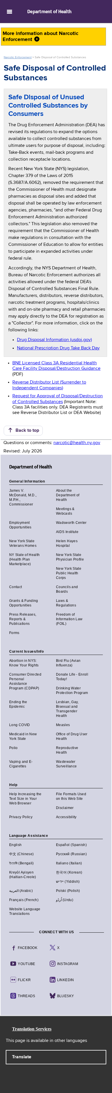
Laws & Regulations (66, 603)
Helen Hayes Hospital (67, 543)
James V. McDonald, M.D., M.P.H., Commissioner (22, 497)
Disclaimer (65, 808)
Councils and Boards (67, 589)
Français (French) (23, 900)
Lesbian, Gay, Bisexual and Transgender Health (67, 709)
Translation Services (31, 1028)
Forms (14, 633)
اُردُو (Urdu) (64, 900)
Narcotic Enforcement (18, 57)
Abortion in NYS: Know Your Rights (24, 663)
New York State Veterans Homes (22, 543)
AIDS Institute (67, 532)
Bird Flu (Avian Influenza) (68, 663)
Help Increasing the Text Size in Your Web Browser (25, 798)
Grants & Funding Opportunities (23, 603)
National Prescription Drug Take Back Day (58, 348)
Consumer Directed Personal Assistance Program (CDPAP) (25, 681)
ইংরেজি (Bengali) (21, 863)
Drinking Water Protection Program (72, 690)
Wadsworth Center (71, 523)
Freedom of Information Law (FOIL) (69, 619)
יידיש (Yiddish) (68, 882)
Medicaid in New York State (23, 736)
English (15, 845)
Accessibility (66, 817)
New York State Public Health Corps (68, 573)
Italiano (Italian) (69, 863)
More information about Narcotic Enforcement (40, 36)
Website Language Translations (24, 911)
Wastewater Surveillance (66, 764)
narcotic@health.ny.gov (76, 443)
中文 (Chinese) (21, 854)
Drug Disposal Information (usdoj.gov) (54, 340)
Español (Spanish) (71, 845)
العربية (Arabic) (21, 891)
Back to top (26, 430)
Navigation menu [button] (9, 11)
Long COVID (19, 725)
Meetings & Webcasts (65, 511)
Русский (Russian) (71, 854)
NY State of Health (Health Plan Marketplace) (24, 559)
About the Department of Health (68, 495)
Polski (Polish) (68, 891)
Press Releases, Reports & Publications (22, 619)
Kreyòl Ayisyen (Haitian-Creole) (22, 874)
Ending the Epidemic (18, 704)
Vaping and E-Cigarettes (21, 764)
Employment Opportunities (20, 525)
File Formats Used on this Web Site (71, 796)
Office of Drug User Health (72, 736)
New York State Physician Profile (70, 557)
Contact (15, 587)
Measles (63, 725)
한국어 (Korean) (69, 872)
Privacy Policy (20, 817)
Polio (13, 748)
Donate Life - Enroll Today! (72, 676)
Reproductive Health (67, 750)
